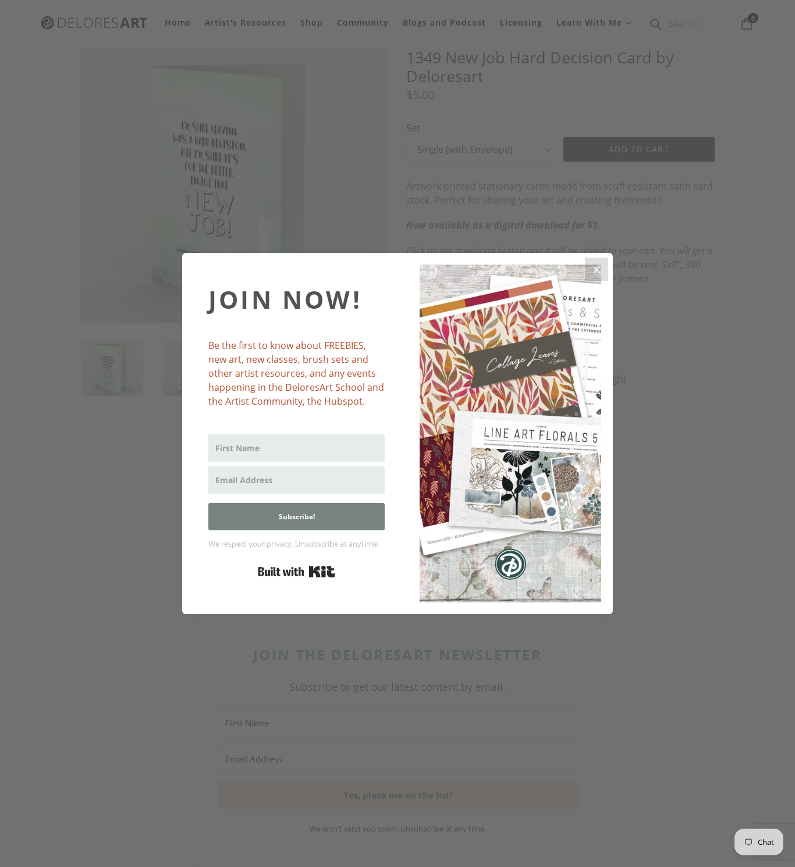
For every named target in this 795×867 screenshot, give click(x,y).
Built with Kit (296, 571)
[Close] (596, 269)
